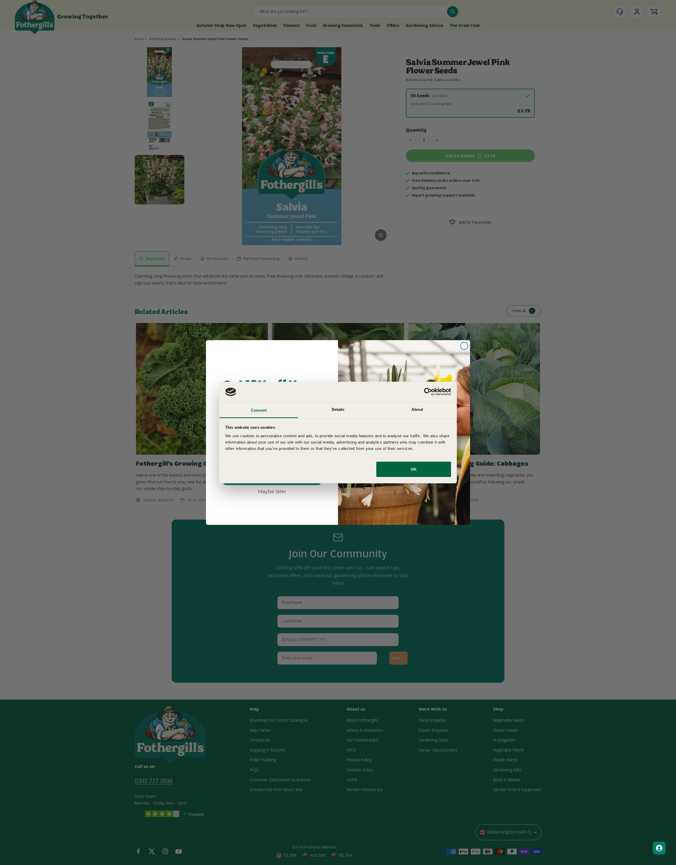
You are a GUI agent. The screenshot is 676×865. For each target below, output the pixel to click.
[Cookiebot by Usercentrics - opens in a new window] (428, 392)
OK (414, 469)
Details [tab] (338, 409)
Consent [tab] (259, 410)
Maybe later (272, 491)
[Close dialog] (464, 346)
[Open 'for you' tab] (659, 848)
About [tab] (417, 409)
